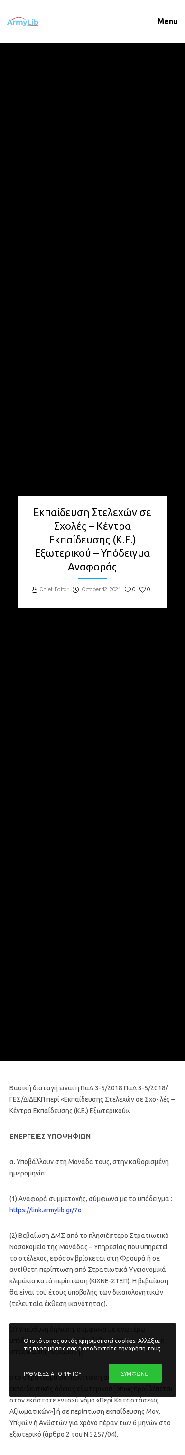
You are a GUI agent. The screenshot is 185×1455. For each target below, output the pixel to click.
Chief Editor (53, 589)
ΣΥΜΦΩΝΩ (135, 1373)
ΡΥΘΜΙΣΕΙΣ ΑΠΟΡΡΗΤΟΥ (52, 1373)
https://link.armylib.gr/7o (45, 1210)
